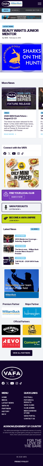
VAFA (6, 38)
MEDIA (4, 400)
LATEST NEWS (8, 403)
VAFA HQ (5, 406)
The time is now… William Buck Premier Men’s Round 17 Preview (26, 251)
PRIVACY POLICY (21, 462)
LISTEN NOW (14, 209)
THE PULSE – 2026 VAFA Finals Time (27, 262)
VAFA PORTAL (29, 416)
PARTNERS (6, 408)
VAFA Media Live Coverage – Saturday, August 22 (26, 240)
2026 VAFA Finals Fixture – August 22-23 (15, 117)
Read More (9, 134)
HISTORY (5, 411)
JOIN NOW (13, 220)
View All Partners (21, 353)
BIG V (4, 414)
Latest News (8, 26)
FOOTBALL (28, 397)
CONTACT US (29, 419)
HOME (4, 397)
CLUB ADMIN (29, 408)
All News (34, 229)
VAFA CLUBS (29, 405)
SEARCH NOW (16, 197)
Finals (7, 113)
